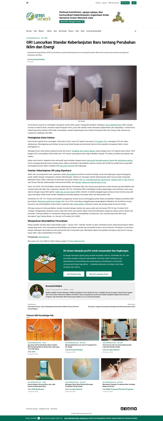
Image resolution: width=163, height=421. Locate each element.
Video (77, 31)
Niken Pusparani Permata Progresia (119, 389)
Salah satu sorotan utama (65, 192)
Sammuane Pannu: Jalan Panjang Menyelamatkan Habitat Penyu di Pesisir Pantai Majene (53, 306)
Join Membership (74, 274)
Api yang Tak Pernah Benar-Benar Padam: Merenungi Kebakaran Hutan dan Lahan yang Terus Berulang (44, 330)
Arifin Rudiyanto (38, 389)
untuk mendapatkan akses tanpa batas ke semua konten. (101, 418)
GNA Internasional (113, 3)
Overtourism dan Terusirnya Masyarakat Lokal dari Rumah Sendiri (119, 330)
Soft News (44, 38)
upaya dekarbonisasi (113, 125)
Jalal (33, 352)
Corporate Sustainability (93, 31)
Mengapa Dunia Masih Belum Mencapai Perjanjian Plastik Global (81, 369)
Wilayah (41, 31)
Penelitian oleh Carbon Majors (83, 151)
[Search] (135, 31)
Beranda (29, 31)
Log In (134, 3)
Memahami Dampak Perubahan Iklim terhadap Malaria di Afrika (119, 369)
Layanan (104, 3)
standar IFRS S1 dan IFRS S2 (122, 180)
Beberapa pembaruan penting (49, 201)
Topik (35, 31)
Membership (125, 3)
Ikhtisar (49, 31)
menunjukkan (71, 174)
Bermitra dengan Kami (99, 274)
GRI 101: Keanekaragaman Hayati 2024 (94, 180)
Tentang (97, 3)
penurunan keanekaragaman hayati (100, 160)
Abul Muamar (44, 237)
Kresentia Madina (38, 59)
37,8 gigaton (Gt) (100, 141)
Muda (82, 31)
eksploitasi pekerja (125, 160)
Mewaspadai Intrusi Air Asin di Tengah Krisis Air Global (81, 330)
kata (38, 216)
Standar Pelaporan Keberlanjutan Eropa (90, 182)
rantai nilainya (78, 204)
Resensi (70, 31)
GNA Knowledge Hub (33, 38)
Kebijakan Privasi (44, 409)
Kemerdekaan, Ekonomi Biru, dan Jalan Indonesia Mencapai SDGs (44, 369)
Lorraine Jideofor (113, 350)
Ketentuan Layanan (32, 409)
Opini (55, 31)
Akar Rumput (63, 31)
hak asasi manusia (67, 166)
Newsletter (54, 409)
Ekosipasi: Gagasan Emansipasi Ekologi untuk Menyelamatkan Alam (111, 305)
